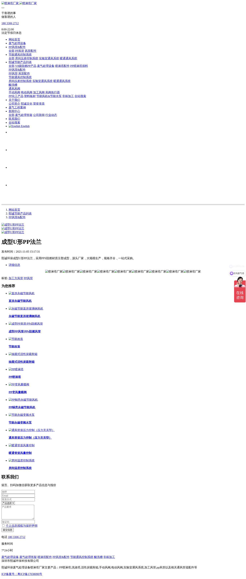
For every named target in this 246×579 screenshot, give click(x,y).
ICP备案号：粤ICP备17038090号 (21, 574)
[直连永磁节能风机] (22, 293)
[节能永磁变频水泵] (22, 414)
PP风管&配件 (17, 217)
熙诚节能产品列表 (20, 213)
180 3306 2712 (10, 23)
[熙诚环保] (123, 3)
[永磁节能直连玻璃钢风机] (26, 308)
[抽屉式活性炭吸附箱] (23, 354)
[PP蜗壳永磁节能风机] (23, 399)
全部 (11, 50)
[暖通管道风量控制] (22, 445)
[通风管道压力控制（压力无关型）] (32, 430)
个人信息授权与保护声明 (21, 525)
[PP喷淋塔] (16, 369)
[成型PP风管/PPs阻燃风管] (26, 323)
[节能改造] (16, 338)
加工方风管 (16, 278)
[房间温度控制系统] (22, 460)
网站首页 (14, 39)
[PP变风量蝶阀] (19, 384)
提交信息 (7, 529)
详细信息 (14, 264)
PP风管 (28, 278)
